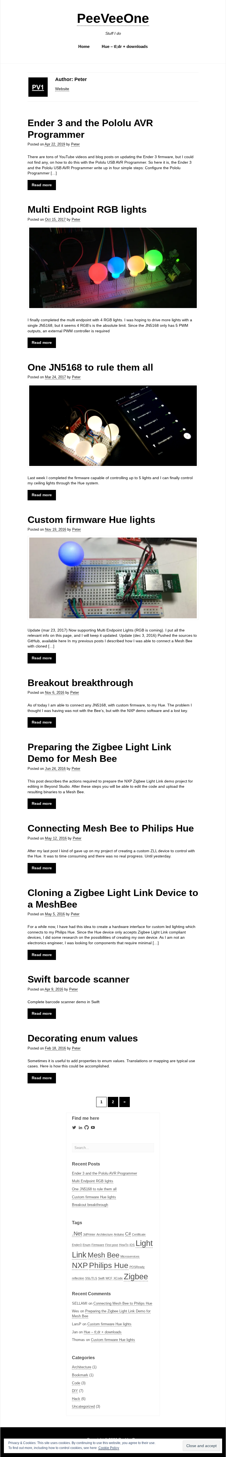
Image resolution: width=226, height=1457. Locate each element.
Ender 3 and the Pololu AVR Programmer (104, 1173)
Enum (86, 1244)
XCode (118, 1278)
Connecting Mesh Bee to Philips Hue (111, 828)
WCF (109, 1278)
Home (84, 46)
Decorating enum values (83, 1038)
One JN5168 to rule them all (90, 367)
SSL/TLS (91, 1278)
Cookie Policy (108, 1448)
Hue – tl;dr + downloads (125, 46)
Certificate (139, 1234)
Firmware (98, 1244)
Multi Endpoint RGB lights (87, 209)
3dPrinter (89, 1234)
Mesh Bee (103, 1255)
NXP (80, 1265)
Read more (42, 185)
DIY (75, 1391)
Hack (76, 1399)
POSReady (137, 1267)
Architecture (104, 1234)
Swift (101, 1278)
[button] (113, 268)
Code (76, 1383)
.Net (77, 1234)
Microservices (129, 1256)
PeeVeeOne (113, 18)
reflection (78, 1278)
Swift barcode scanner (79, 979)
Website (62, 89)
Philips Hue (108, 1265)
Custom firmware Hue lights (91, 519)
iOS (132, 1244)
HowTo (123, 1244)
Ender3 (77, 1244)
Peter (75, 144)
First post (111, 1244)
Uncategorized (83, 1406)
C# (128, 1233)
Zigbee (136, 1276)
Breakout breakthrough (80, 682)
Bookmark (80, 1375)
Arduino (119, 1234)
